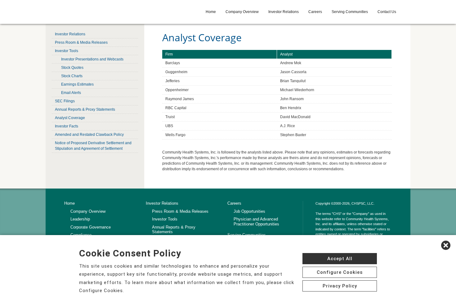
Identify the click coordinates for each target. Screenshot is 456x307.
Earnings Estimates (77, 84)
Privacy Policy (340, 286)
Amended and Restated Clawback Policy (89, 134)
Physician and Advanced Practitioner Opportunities (256, 221)
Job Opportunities (249, 211)
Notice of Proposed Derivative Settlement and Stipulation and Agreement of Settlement (93, 146)
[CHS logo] (97, 12)
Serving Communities (350, 12)
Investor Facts (66, 126)
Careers (315, 12)
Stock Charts (72, 76)
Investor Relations (283, 12)
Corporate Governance (90, 227)
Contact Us (387, 12)
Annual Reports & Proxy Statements (85, 109)
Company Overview (242, 12)
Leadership (80, 219)
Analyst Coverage (70, 118)
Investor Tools (66, 51)
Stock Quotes (72, 67)
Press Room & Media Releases (81, 42)
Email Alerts (71, 93)
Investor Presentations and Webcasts (92, 59)
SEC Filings (65, 101)
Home (211, 12)
